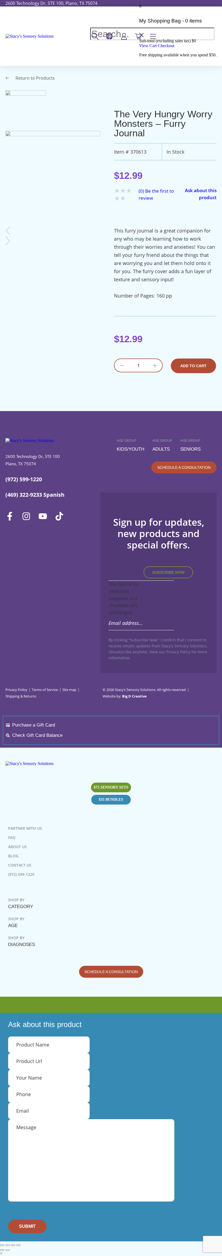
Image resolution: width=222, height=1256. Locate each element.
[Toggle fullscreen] (7, 1245)
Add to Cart (193, 366)
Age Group (130, 445)
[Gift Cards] (111, 36)
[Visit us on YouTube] (44, 516)
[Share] (13, 1245)
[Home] (29, 36)
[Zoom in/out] (2, 1245)
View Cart (148, 45)
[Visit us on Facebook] (11, 516)
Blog (13, 855)
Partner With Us (25, 828)
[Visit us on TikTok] (61, 516)
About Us (17, 846)
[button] (91, 42)
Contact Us (19, 865)
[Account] (125, 36)
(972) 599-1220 (21, 874)
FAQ (11, 837)
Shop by (20, 903)
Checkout (166, 45)
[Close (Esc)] (18, 1245)
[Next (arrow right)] (7, 1250)
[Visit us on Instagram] (28, 516)
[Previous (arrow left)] (2, 1250)
